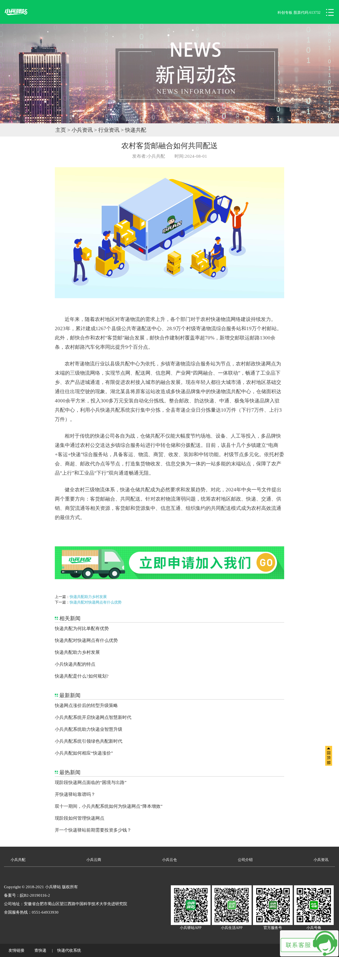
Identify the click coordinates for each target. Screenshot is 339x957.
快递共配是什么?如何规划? (82, 676)
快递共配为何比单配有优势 (82, 628)
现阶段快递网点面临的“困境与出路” (91, 782)
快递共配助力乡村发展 (88, 597)
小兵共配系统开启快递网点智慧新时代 (93, 717)
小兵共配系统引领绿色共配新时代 (88, 741)
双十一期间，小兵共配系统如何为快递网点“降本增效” (109, 806)
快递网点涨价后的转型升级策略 (86, 705)
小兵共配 (18, 860)
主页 (60, 130)
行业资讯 (108, 130)
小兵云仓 (169, 860)
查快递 (40, 950)
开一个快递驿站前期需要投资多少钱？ (93, 830)
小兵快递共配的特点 (75, 664)
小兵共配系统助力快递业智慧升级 (88, 729)
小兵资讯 (82, 130)
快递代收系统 (69, 950)
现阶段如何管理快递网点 (79, 818)
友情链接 (16, 950)
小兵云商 (93, 860)
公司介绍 (245, 860)
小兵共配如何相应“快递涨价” (84, 753)
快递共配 (135, 130)
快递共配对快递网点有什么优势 (96, 602)
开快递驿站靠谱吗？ (75, 794)
